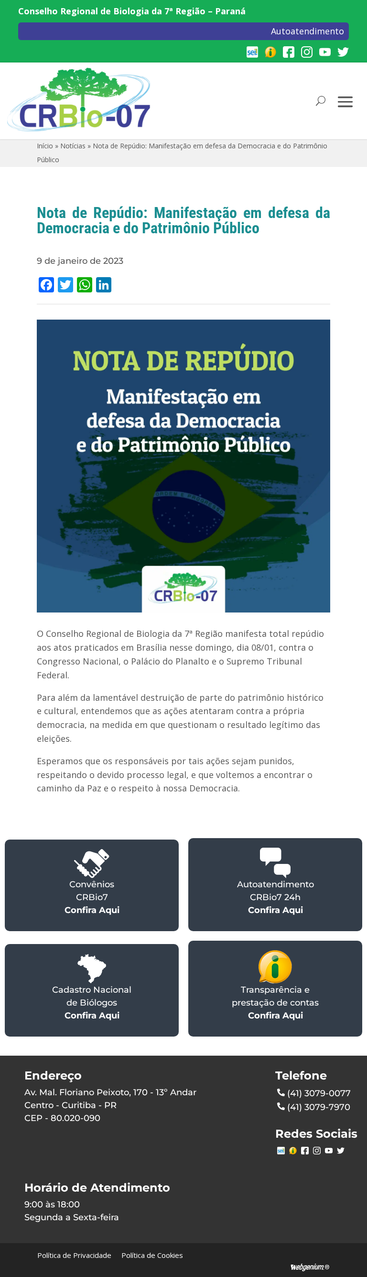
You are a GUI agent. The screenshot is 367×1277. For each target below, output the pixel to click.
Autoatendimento (307, 31)
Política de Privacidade (74, 1255)
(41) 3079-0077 (319, 1093)
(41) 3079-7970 (318, 1107)
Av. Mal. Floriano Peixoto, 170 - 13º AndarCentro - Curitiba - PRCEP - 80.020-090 (110, 1105)
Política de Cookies (152, 1255)
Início (45, 145)
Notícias (73, 145)
